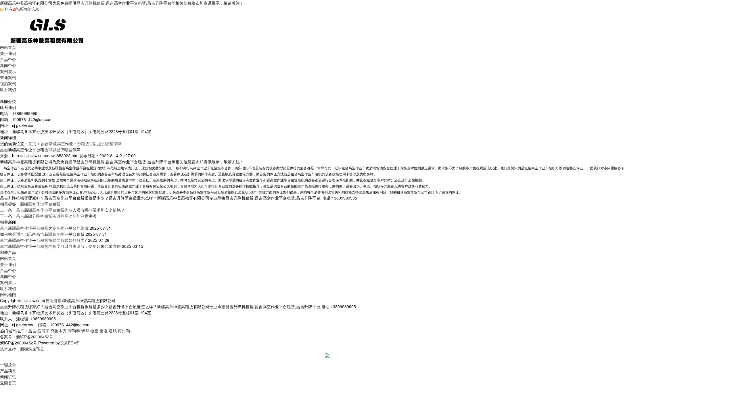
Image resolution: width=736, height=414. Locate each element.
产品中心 (8, 59)
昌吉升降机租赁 (90, 3)
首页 (32, 143)
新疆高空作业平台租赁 (40, 204)
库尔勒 (124, 331)
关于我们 (8, 53)
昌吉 (32, 331)
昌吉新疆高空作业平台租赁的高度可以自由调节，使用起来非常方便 (60, 246)
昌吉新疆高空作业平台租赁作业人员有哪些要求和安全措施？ (70, 210)
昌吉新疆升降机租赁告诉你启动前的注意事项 (56, 216)
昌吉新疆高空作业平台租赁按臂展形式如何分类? (43, 240)
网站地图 (8, 294)
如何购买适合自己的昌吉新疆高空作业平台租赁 (42, 234)
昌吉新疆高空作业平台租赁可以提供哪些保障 (81, 143)
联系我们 (8, 89)
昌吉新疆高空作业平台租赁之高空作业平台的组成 (44, 228)
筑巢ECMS (69, 343)
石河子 (43, 331)
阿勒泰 (74, 331)
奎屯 (103, 331)
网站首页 (8, 47)
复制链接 (53, 300)
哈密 (94, 331)
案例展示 (8, 71)
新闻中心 (8, 65)
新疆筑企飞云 (32, 349)
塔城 (113, 331)
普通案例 (8, 77)
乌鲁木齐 (59, 331)
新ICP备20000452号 (34, 337)
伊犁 (85, 331)
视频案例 (8, 83)
